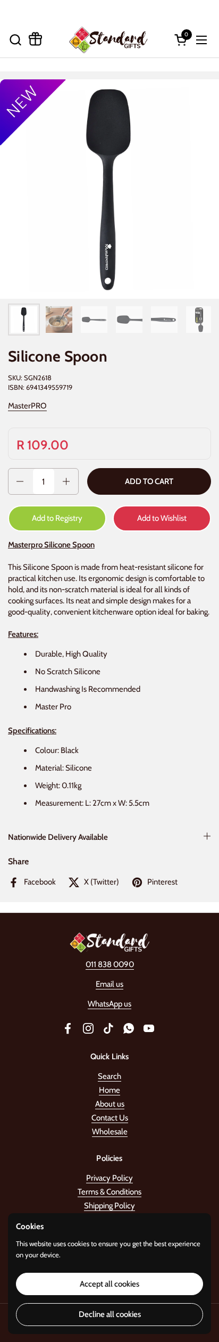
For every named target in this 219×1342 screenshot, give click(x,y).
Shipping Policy (109, 1205)
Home (109, 1090)
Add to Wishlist (162, 518)
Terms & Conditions (109, 1192)
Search (109, 1076)
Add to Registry (57, 518)
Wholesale (110, 1131)
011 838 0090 (110, 964)
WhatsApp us (109, 1004)
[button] (15, 39)
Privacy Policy (109, 1178)
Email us (109, 984)
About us (109, 1104)
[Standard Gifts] (108, 40)
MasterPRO (27, 406)
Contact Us (109, 1118)
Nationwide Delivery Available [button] (58, 837)
